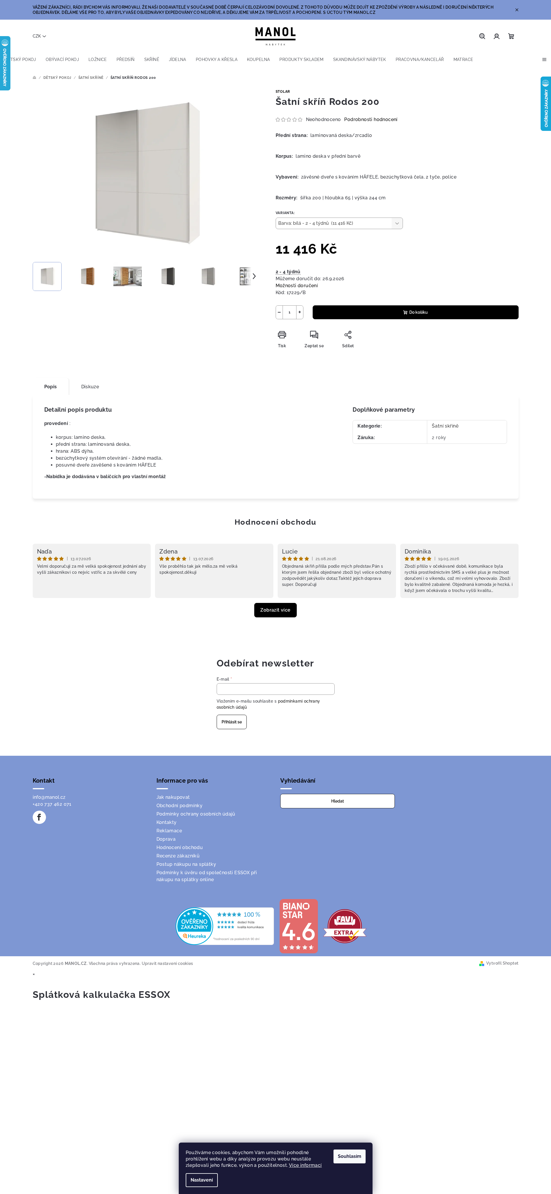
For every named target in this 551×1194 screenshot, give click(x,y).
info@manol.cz (49, 797)
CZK (37, 36)
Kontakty (166, 822)
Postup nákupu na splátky (186, 864)
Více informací (305, 1165)
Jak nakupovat (173, 797)
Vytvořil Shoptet (502, 963)
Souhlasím (349, 1156)
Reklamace (169, 830)
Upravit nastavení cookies (167, 963)
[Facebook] (39, 817)
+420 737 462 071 (52, 804)
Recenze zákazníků (178, 856)
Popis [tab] (50, 386)
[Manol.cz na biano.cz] (298, 926)
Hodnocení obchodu (275, 522)
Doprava (166, 839)
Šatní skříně (445, 426)
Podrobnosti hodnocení (370, 119)
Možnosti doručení (297, 285)
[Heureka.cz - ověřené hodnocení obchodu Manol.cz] (225, 926)
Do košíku (418, 312)
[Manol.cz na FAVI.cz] (344, 926)
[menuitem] (20, 59)
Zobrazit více (275, 610)
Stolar (283, 92)
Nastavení (202, 1180)
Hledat (337, 801)
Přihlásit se (232, 722)
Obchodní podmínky (179, 805)
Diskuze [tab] (90, 386)
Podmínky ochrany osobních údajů (195, 814)
